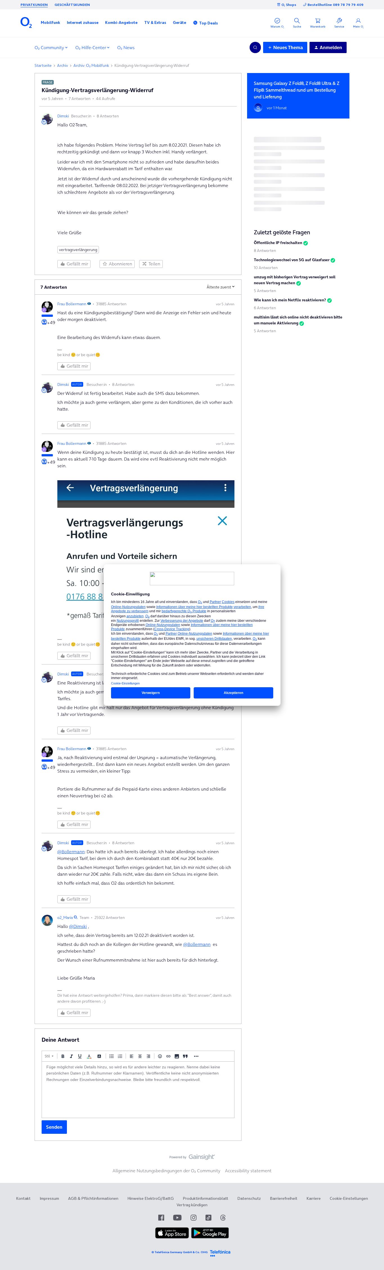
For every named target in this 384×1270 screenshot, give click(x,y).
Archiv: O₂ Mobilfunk (91, 65)
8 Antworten (265, 250)
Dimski (63, 116)
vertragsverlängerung (78, 249)
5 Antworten (265, 290)
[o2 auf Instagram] (193, 1218)
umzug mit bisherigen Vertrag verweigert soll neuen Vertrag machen (294, 280)
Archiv (62, 65)
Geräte (179, 22)
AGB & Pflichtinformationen (93, 1198)
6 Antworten (265, 308)
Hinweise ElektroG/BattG (150, 1198)
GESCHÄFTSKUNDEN (72, 4)
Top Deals (208, 23)
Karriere (313, 1198)
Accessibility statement (248, 1170)
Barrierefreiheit (283, 1198)
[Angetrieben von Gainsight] (192, 1158)
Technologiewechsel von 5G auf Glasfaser (291, 260)
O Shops (288, 4)
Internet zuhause (82, 22)
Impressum (49, 1198)
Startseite (43, 65)
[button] (50, 22)
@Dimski (78, 926)
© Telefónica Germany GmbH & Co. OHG (180, 1252)
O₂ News (126, 47)
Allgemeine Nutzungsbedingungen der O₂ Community (166, 1170)
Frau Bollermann (71, 304)
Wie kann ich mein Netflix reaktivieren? (290, 300)
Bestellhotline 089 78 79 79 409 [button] (335, 4)
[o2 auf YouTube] (177, 1218)
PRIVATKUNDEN (34, 4)
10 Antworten (266, 267)
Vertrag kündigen (192, 1205)
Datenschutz (249, 1198)
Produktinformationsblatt (205, 1198)
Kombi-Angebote (121, 22)
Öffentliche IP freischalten (278, 242)
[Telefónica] (220, 1252)
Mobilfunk (50, 22)
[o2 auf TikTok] (208, 1218)
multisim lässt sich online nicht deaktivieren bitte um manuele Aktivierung (298, 320)
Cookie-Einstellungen (349, 1198)
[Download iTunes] (172, 1237)
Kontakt (23, 1198)
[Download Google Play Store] (210, 1237)
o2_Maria (65, 917)
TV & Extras (155, 22)
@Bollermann (71, 851)
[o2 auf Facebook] (161, 1218)
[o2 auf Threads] (222, 1218)
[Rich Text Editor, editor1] (138, 1090)
